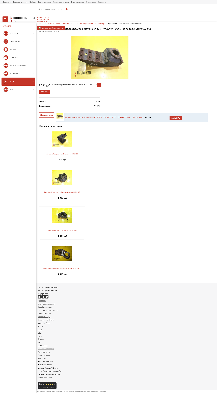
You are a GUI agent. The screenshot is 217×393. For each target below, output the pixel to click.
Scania (40, 326)
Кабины (33, 2)
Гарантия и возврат (61, 2)
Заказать (44, 92)
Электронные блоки (46, 320)
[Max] (46, 296)
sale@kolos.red (42, 21)
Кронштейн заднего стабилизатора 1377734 (62, 154)
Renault (41, 339)
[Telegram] (43, 296)
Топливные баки (44, 313)
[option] (100, 68)
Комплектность (44, 2)
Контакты (102, 2)
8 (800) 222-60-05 (43, 17)
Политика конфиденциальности (50, 391)
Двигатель (42, 301)
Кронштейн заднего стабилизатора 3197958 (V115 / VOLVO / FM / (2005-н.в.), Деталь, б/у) (103, 117)
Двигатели (7, 2)
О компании (91, 2)
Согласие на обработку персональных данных (86, 391)
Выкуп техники (77, 2)
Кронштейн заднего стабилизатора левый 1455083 (62, 192)
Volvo (40, 336)
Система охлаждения (46, 304)
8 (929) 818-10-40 (43, 19)
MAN (40, 330)
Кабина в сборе (44, 317)
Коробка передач (45, 307)
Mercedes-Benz (44, 323)
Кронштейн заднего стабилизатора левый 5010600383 (62, 268)
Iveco (40, 342)
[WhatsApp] (39, 296)
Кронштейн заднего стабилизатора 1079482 (62, 230)
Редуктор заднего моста (48, 310)
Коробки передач (20, 2)
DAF (39, 333)
